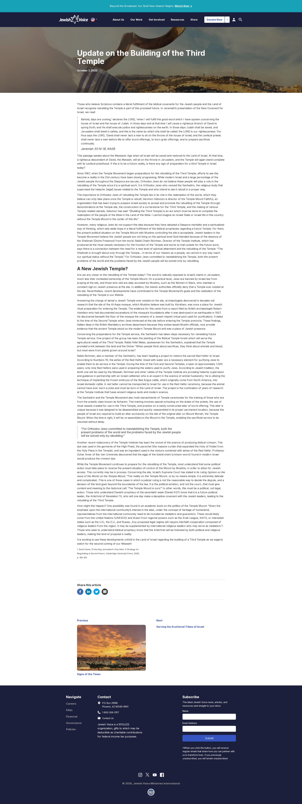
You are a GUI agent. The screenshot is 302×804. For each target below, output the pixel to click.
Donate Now (214, 19)
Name (185, 711)
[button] (118, 20)
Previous (82, 620)
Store (194, 19)
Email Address (189, 723)
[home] (73, 19)
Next (159, 620)
